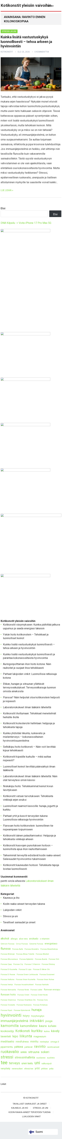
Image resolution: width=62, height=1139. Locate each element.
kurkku (36, 1031)
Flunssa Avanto (41, 959)
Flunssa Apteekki (26, 959)
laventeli (6, 1036)
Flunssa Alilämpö (8, 954)
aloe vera (23, 938)
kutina (47, 1031)
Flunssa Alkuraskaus (9, 959)
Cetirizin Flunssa (7, 944)
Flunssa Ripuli (6, 1010)
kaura (43, 1026)
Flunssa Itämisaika (8, 990)
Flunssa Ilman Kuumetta (25, 979)
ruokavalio (10, 1051)
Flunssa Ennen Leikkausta (27, 974)
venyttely (5, 1068)
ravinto (40, 1046)
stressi (7, 1057)
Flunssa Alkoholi (42, 954)
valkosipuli (46, 1063)
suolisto (51, 1057)
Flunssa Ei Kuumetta (9, 969)
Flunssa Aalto (17, 949)
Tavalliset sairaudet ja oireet (19, 922)
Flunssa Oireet (23, 995)
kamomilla (10, 1025)
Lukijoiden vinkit (12, 910)
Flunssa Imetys (7, 985)
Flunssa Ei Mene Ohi (41, 969)
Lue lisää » (7, 190)
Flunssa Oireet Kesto (39, 995)
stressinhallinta (25, 1057)
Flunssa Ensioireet (47, 974)
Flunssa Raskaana (24, 1005)
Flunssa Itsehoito (42, 985)
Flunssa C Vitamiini (32, 964)
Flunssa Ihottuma (7, 979)
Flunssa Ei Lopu (25, 969)
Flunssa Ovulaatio (8, 1005)
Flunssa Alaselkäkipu (49, 949)
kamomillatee (29, 1026)
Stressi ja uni (9, 31)
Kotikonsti (22, 1031)
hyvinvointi (11, 1015)
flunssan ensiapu (52, 989)
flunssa (6, 949)
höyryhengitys (37, 1016)
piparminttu (7, 1047)
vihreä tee (28, 1068)
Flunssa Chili (54, 959)
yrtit (37, 1068)
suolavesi (40, 1057)
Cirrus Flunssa (22, 944)
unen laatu (27, 1063)
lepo (15, 1036)
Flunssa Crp (18, 964)
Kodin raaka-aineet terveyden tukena (24, 903)
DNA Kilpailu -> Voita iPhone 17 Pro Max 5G (26, 222)
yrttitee (44, 1068)
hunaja (36, 1010)
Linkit (3, 1084)
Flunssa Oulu (42, 1000)
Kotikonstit (7, 52)
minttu (34, 1041)
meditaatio (7, 1041)
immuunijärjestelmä (14, 1021)
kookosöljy (7, 1031)
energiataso (51, 943)
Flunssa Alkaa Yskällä (25, 954)
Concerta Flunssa (36, 944)
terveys (14, 1063)
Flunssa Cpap (6, 964)
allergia (14, 938)
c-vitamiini (44, 938)
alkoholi (5, 938)
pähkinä (18, 1046)
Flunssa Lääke (36, 990)
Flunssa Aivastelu (31, 949)
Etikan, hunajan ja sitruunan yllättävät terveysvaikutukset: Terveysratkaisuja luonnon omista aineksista (29, 687)
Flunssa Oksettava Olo (26, 1000)
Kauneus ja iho (11, 897)
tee (4, 1062)
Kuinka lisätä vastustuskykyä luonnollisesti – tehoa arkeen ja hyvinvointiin (26, 41)
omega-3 (54, 1041)
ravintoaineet (53, 1047)
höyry (26, 1015)
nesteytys (44, 1041)
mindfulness (22, 1041)
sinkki (23, 1052)
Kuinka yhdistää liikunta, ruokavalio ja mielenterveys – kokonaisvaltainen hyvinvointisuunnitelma (24, 737)
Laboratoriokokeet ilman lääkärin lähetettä (27, 707)
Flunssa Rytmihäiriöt (22, 1010)
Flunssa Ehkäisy (48, 964)
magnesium (40, 1036)
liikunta (26, 1036)
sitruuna (33, 1052)
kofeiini (52, 1026)
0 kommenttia (42, 52)
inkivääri (37, 1021)
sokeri (45, 1052)
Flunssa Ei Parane (8, 974)
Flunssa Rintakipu (40, 1005)
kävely (55, 1031)
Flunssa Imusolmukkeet (24, 985)
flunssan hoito (8, 994)
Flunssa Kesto (23, 990)
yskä (51, 1068)
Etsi (3, 208)
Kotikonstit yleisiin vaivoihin (26, 5)
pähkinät (28, 1047)
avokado (33, 938)
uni (37, 1062)
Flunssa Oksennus (8, 1000)
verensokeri (17, 1068)
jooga (48, 1021)
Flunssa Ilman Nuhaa (45, 979)
